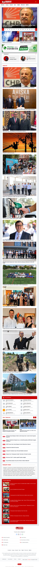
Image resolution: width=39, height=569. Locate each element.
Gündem (2, 4)
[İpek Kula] (23, 58)
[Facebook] (16, 534)
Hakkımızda (4, 559)
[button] (34, 417)
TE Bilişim (29, 559)
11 (25, 29)
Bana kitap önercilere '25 (31, 59)
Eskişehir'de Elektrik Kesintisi (12, 447)
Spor (15, 4)
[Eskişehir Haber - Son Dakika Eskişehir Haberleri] (7, 1)
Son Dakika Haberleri (24, 542)
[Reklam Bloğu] (19, 48)
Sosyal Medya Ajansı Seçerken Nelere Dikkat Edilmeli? (17, 460)
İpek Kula (28, 57)
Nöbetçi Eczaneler (6, 537)
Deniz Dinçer (12, 57)
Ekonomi (23, 4)
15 (34, 29)
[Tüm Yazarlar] (35, 54)
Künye (15, 559)
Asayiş (7, 4)
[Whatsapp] (22, 534)
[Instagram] (20, 534)
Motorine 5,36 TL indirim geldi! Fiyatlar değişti (16, 457)
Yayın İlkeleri (10, 559)
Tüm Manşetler (5, 542)
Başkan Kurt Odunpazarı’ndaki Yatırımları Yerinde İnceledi (18, 454)
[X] (18, 534)
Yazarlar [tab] (6, 54)
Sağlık (18, 4)
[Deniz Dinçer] (6, 58)
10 (23, 29)
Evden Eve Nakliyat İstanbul (29, 566)
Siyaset (11, 4)
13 (29, 29)
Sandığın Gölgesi (13, 59)
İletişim (19, 559)
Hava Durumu (23, 537)
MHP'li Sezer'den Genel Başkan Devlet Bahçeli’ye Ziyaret (18, 444)
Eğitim (27, 4)
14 (31, 29)
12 (27, 29)
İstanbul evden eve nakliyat (9, 566)
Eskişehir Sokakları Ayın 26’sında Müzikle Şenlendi (17, 450)
